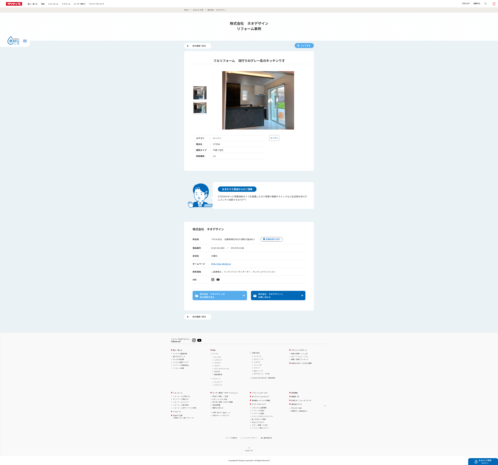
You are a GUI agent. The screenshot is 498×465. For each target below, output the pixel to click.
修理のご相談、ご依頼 (220, 396)
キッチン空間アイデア (180, 362)
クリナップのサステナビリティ (263, 416)
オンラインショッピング (260, 396)
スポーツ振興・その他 (259, 425)
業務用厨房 (218, 374)
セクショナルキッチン (222, 369)
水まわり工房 (198, 10)
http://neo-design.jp (221, 263)
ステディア (218, 360)
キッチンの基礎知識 (180, 354)
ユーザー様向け (79, 3)
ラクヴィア (218, 385)
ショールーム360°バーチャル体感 (184, 408)
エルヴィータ (258, 359)
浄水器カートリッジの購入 (261, 400)
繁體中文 (476, 3)
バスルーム (216, 379)
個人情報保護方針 (266, 438)
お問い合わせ (221, 412)
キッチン (215, 354)
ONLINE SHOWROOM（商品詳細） (264, 378)
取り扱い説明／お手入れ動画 (222, 402)
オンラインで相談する (181, 399)
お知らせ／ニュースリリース (301, 400)
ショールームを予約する (181, 396)
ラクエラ (217, 363)
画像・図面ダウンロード (299, 359)
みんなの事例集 (178, 359)
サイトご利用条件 (231, 438)
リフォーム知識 (178, 368)
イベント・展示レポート (260, 428)
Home (186, 10)
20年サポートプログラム (221, 415)
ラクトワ (257, 368)
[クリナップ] (14, 5)
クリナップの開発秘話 (181, 365)
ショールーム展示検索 (181, 405)
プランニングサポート (299, 350)
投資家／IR (295, 396)
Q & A (220, 399)
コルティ (217, 366)
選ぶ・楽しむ (33, 3)
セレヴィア (218, 382)
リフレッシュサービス (259, 393)
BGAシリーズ (258, 371)
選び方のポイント (179, 356)
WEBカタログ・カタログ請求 (301, 363)
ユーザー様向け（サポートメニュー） (225, 393)
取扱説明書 (216, 405)
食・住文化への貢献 (259, 419)
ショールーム (53, 3)
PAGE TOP (249, 450)
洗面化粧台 (256, 353)
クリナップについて (96, 3)
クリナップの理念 (258, 411)
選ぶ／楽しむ (177, 350)
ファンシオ (257, 365)
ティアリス (257, 356)
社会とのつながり (258, 422)
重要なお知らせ (217, 408)
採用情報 (294, 393)
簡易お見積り (299, 354)
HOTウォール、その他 (261, 374)
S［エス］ (257, 362)
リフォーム (66, 3)
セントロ (217, 357)
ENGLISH (466, 3)
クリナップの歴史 (258, 413)
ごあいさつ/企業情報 (259, 408)
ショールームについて (181, 402)
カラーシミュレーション (299, 356)
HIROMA (217, 371)
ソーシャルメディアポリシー (249, 438)
